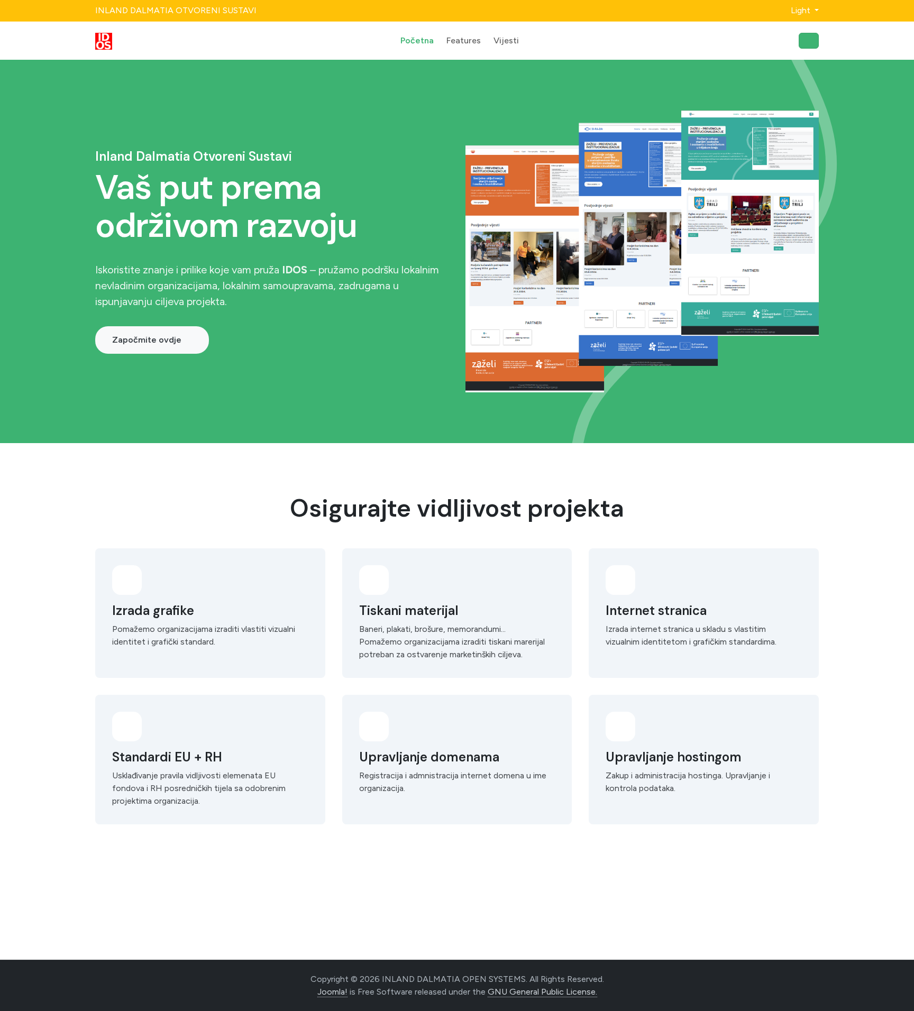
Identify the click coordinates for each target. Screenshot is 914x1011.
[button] (798, 10)
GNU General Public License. (542, 992)
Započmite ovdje (146, 340)
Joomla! (332, 992)
